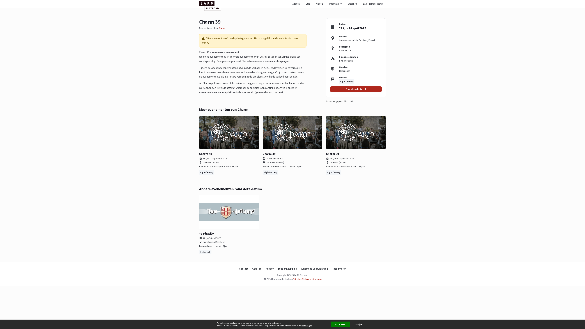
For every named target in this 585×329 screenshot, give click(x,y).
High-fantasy (346, 81)
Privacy (270, 268)
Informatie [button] (334, 3)
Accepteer (340, 324)
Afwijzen (359, 324)
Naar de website (354, 89)
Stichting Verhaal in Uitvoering (307, 279)
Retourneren (339, 268)
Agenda (296, 3)
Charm (221, 28)
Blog (308, 3)
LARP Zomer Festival (373, 3)
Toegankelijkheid (287, 268)
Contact (243, 268)
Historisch (205, 252)
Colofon (256, 268)
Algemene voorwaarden (314, 268)
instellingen (306, 325)
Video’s (319, 3)
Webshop (352, 3)
